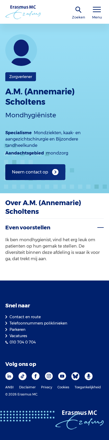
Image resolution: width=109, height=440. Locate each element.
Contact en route (25, 317)
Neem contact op (30, 172)
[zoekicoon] (78, 10)
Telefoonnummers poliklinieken (38, 323)
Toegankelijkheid (88, 387)
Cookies (63, 387)
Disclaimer (27, 387)
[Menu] (97, 10)
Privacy (46, 387)
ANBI (9, 387)
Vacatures (18, 335)
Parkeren (17, 329)
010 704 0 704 (23, 342)
